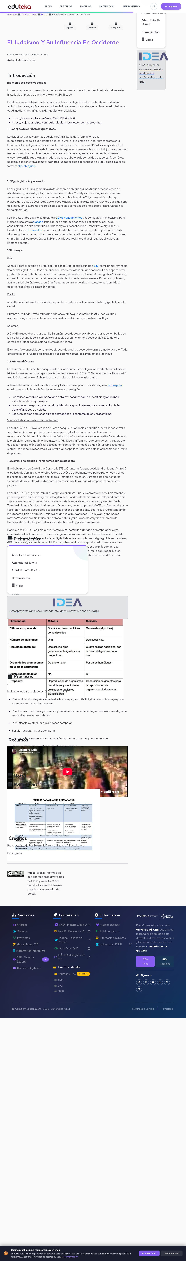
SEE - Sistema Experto (31, 959)
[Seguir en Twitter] (167, 982)
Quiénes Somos (110, 924)
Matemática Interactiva (30, 950)
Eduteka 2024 (72, 973)
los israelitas (35, 230)
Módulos (22, 931)
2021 (60, 985)
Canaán (38, 221)
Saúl (96, 265)
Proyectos (23, 937)
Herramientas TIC (28, 944)
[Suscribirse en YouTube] (153, 982)
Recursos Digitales (28, 968)
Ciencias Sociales (29, 14)
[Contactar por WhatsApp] (139, 989)
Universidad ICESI (111, 944)
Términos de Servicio (143, 1008)
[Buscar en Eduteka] (153, 6)
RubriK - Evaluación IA (71, 931)
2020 (61, 991)
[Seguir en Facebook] (139, 982)
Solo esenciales (171, 1253)
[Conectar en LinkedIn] (160, 982)
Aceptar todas (149, 1253)
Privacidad (167, 1008)
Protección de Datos (113, 937)
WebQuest (12, 14)
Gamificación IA (68, 948)
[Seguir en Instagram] (146, 982)
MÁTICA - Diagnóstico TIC (71, 957)
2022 (61, 980)
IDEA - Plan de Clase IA (73, 924)
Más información (69, 1256)
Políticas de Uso (109, 931)
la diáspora (115, 385)
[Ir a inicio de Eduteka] (19, 6)
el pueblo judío (27, 166)
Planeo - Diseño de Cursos (70, 940)
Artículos (22, 924)
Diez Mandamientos (69, 217)
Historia (44, 14)
